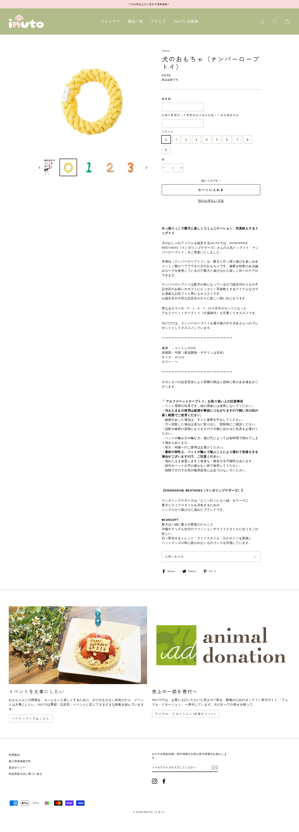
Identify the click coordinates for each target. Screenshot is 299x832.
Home (166, 50)
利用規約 (14, 754)
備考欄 (166, 99)
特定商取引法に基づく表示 (25, 773)
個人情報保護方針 (20, 761)
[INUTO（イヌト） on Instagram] (154, 781)
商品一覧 (135, 21)
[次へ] (144, 167)
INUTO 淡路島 (186, 21)
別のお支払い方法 (211, 200)
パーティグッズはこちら (31, 718)
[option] (149, 4)
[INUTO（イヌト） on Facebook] (164, 781)
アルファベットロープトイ (181, 313)
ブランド (158, 21)
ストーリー (110, 21)
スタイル (168, 131)
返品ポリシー (17, 767)
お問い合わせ (174, 556)
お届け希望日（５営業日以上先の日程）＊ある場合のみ (200, 115)
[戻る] (41, 167)
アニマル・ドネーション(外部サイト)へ (185, 713)
